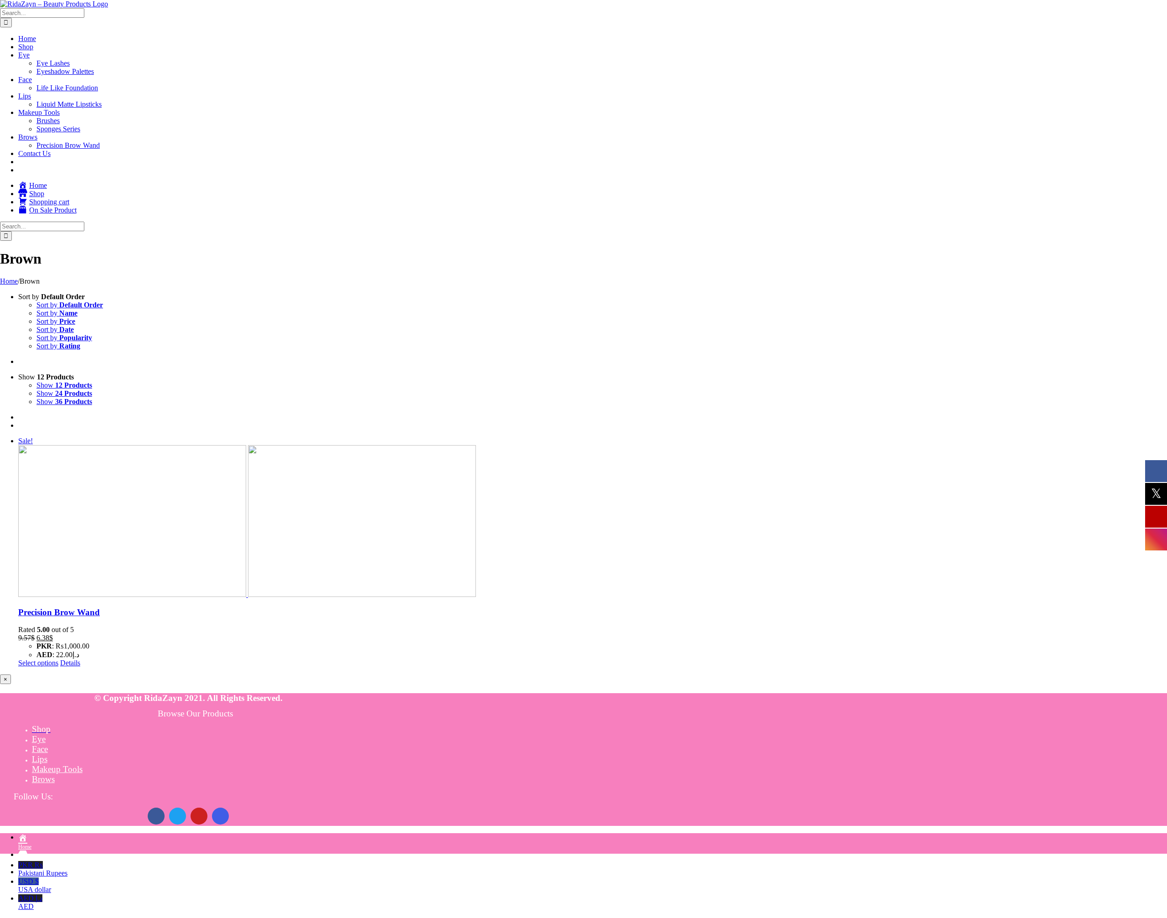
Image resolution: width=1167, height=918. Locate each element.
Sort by (69, 305)
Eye (39, 739)
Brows (43, 779)
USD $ (34, 885)
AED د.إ (30, 902)
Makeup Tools (57, 769)
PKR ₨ (42, 869)
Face (40, 749)
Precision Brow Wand (59, 612)
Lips (39, 759)
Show (64, 385)
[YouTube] (199, 816)
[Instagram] (220, 816)
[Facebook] (156, 816)
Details (70, 663)
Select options (38, 663)
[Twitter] (177, 816)
